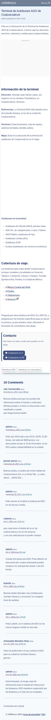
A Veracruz (10, 299)
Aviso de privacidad (31, 714)
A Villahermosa (12, 295)
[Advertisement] (25, 59)
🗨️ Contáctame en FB (14, 357)
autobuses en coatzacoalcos (30, 370)
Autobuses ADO (8, 370)
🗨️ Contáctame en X (14, 353)
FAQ (43, 714)
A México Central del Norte (17, 287)
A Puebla (10, 291)
